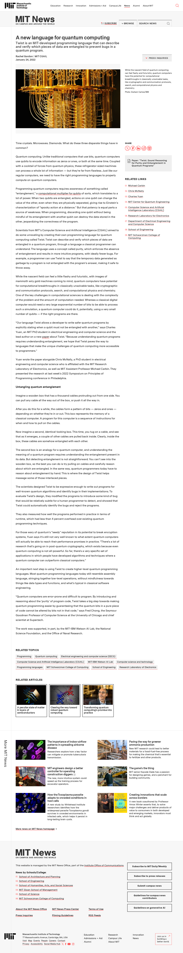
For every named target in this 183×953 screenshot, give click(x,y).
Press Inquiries (24, 915)
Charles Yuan (135, 196)
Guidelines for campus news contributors (149, 896)
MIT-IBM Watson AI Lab (100, 662)
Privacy (26, 944)
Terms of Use (96, 909)
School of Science (29, 894)
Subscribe (110, 23)
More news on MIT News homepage (35, 829)
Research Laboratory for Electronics (148, 215)
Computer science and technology (135, 662)
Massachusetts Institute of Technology (41, 934)
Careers (52, 940)
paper (45, 336)
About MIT (148, 5)
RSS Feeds (95, 915)
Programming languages (30, 667)
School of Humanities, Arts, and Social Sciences (46, 885)
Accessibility (37, 944)
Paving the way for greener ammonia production (145, 743)
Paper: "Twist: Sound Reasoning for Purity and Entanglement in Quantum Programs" (149, 163)
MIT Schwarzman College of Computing (67, 667)
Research (68, 5)
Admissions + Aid (97, 5)
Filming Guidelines (62, 915)
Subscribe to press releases (149, 876)
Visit (25, 940)
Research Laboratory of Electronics (137, 667)
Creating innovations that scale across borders (148, 796)
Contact (61, 940)
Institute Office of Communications (104, 865)
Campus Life (115, 5)
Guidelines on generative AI (149, 907)
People (44, 940)
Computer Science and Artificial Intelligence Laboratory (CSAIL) (146, 209)
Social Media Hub (52, 944)
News (127, 5)
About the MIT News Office (31, 909)
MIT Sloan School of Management (38, 889)
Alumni (136, 5)
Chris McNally (136, 191)
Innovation (81, 5)
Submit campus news (149, 885)
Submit (168, 23)
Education (56, 5)
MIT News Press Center (65, 909)
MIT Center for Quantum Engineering (148, 201)
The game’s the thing (141, 768)
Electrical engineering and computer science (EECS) (88, 656)
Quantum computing (46, 656)
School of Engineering (140, 229)
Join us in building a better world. (163, 939)
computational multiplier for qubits (59, 193)
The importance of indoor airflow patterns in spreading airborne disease (66, 744)
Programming (24, 656)
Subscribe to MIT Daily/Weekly (149, 866)
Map (30, 940)
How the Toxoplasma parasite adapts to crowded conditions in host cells (66, 797)
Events (36, 940)
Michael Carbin (136, 185)
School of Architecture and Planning (39, 876)
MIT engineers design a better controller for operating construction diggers (65, 771)
